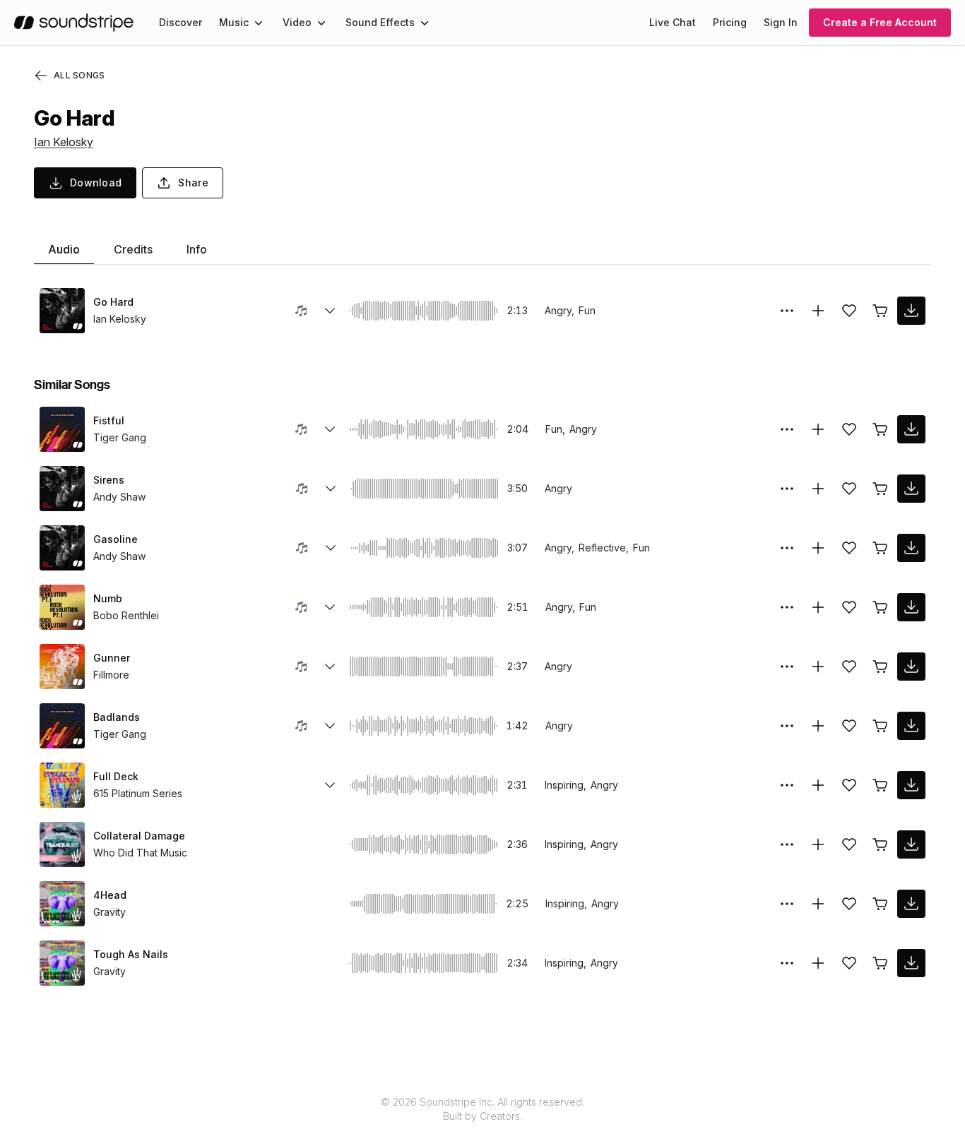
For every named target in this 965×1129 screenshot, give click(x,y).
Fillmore (111, 675)
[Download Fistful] (911, 429)
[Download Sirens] (911, 488)
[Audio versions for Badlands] (330, 726)
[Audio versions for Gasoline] (330, 548)
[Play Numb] (62, 607)
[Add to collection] (818, 311)
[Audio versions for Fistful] (330, 429)
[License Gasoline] (880, 548)
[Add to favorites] (849, 311)
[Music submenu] (258, 22)
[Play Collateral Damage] (62, 844)
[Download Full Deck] (911, 785)
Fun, (555, 429)
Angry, (559, 310)
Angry (583, 429)
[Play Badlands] (62, 725)
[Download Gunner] (911, 666)
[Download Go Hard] (911, 311)
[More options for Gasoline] (787, 548)
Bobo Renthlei (126, 615)
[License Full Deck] (880, 785)
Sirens (108, 480)
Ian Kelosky (63, 142)
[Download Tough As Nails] (911, 963)
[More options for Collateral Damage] (787, 844)
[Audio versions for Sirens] (330, 488)
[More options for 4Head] (787, 904)
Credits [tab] (133, 249)
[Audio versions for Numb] (330, 607)
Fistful (108, 420)
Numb (107, 598)
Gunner (111, 658)
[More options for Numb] (787, 607)
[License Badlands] (880, 726)
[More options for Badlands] (787, 726)
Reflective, (604, 548)
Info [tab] (197, 249)
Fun (587, 310)
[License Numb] (880, 607)
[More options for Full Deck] (787, 785)
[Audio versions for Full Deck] (330, 785)
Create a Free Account (880, 22)
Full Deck (115, 776)
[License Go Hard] (880, 311)
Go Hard (113, 302)
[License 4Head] (880, 904)
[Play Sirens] (62, 488)
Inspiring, (565, 785)
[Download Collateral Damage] (911, 844)
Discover (180, 22)
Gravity (109, 912)
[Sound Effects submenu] (425, 22)
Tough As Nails (130, 954)
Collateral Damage (139, 836)
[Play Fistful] (62, 429)
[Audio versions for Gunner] (330, 666)
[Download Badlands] (911, 726)
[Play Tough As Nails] (62, 963)
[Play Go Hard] (62, 310)
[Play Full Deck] (62, 785)
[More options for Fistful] (787, 429)
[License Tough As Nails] (880, 963)
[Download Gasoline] (911, 548)
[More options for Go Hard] (787, 311)
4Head (109, 895)
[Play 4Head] (62, 903)
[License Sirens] (880, 488)
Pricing (730, 22)
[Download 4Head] (911, 904)
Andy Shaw (119, 497)
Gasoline (115, 539)
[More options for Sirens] (787, 488)
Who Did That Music (140, 853)
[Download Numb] (911, 607)
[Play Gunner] (62, 666)
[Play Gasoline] (62, 548)
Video (297, 22)
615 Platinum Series (137, 793)
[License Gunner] (880, 666)
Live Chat (672, 22)
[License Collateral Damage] (880, 844)
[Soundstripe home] (74, 22)
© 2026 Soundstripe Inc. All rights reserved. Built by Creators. (482, 1109)
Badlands (116, 717)
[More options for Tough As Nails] (787, 963)
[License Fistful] (880, 429)
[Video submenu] (321, 22)
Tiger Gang (119, 437)
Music (234, 22)
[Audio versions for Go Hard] (330, 310)
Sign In (781, 22)
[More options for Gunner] (787, 666)
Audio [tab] (64, 249)
